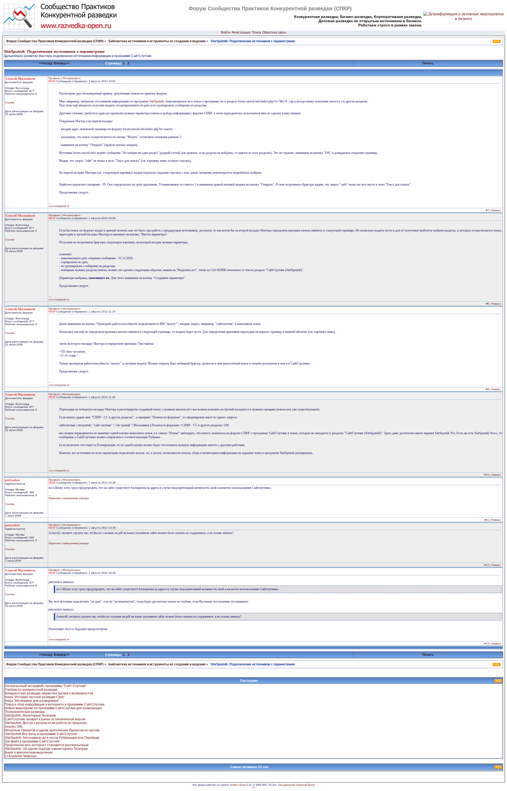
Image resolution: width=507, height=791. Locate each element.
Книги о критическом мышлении (29, 752)
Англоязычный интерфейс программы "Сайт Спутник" (45, 686)
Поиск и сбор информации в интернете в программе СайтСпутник (54, 704)
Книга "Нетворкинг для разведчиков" (32, 701)
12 (487, 564)
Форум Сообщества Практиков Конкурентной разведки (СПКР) (55, 41)
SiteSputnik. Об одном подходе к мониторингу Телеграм (46, 749)
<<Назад (45, 63)
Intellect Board (238, 785)
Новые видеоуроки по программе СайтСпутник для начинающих (53, 708)
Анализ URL (14, 726)
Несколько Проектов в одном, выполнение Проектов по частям (52, 730)
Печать (428, 63)
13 (487, 643)
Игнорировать (72, 78)
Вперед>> (61, 63)
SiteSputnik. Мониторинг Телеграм (30, 715)
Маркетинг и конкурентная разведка (68, 498)
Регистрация (241, 32)
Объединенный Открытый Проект (296, 785)
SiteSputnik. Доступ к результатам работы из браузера (46, 723)
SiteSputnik (156, 101)
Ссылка (9, 102)
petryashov (12, 480)
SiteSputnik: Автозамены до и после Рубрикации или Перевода (52, 738)
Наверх (496, 210)
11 (487, 519)
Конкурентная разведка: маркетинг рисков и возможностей (49, 693)
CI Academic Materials (21, 756)
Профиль (54, 78)
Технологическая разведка (25, 712)
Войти (225, 32)
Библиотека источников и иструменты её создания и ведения (157, 41)
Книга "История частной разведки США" (35, 697)
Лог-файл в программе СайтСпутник (32, 741)
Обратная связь (274, 32)
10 (487, 474)
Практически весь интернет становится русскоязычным (46, 745)
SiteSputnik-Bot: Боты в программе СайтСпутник (41, 734)
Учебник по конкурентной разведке (31, 689)
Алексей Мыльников (20, 78)
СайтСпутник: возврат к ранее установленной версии (45, 719)
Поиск (256, 32)
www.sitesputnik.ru (59, 206)
